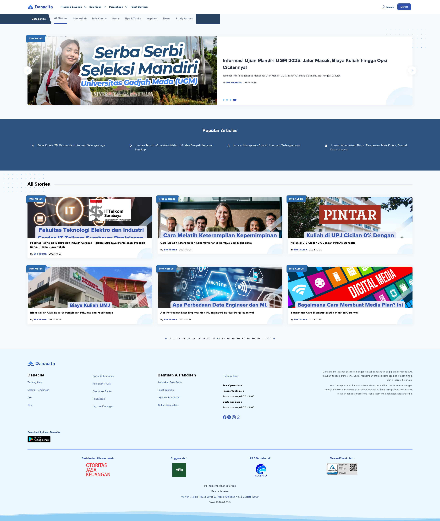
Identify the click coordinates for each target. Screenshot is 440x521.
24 (178, 338)
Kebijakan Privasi (102, 383)
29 (203, 338)
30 (208, 338)
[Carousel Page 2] (229, 100)
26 (188, 338)
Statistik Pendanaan (38, 389)
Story (115, 18)
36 (238, 338)
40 (258, 338)
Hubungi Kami (230, 376)
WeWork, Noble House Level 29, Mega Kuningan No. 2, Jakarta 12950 (220, 496)
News (166, 18)
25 (183, 338)
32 (218, 338)
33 (223, 338)
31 (213, 338)
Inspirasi (151, 18)
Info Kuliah (80, 18)
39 (253, 338)
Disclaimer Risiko (102, 391)
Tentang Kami (35, 382)
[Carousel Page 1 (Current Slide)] (224, 100)
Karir (30, 397)
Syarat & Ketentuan (103, 376)
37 (243, 338)
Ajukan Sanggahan (168, 405)
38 (248, 338)
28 (198, 338)
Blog (30, 405)
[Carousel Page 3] (232, 100)
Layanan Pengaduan (169, 397)
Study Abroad (184, 18)
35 (233, 338)
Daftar (404, 6)
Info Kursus (99, 18)
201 (268, 338)
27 (193, 338)
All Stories (61, 18)
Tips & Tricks (133, 18)
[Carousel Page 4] (235, 100)
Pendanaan (99, 398)
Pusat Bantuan (139, 7)
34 (228, 338)
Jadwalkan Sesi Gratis (170, 382)
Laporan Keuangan (103, 406)
